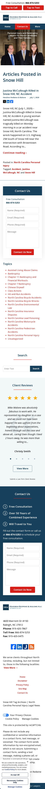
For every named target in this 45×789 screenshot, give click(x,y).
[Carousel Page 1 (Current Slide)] (11, 459)
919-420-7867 (19, 628)
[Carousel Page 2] (17, 459)
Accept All (15, 775)
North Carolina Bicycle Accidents (24, 297)
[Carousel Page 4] (29, 459)
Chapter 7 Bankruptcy (19, 283)
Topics (7, 264)
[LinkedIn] (19, 647)
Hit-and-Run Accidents (19, 294)
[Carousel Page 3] (23, 459)
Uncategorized (15, 338)
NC (18, 172)
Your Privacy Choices (20, 715)
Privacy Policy (22, 685)
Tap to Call (11, 7)
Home (7, 26)
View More (22, 468)
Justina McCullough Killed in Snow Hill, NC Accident (21, 92)
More (37, 26)
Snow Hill (30, 172)
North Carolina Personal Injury (23, 335)
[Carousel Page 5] (35, 459)
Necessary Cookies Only (15, 781)
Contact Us (22, 26)
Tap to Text (33, 7)
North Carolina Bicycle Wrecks (23, 301)
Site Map (22, 688)
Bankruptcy (14, 273)
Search (36, 368)
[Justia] (25, 647)
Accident (16, 169)
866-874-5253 (22, 632)
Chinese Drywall (16, 287)
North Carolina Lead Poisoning (23, 318)
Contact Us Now (22, 252)
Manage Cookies (30, 718)
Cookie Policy (12, 718)
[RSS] (31, 647)
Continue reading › (14, 152)
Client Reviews (22, 385)
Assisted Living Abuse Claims (23, 270)
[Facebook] (13, 647)
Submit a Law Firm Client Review (22, 479)
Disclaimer (22, 680)
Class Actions (14, 290)
